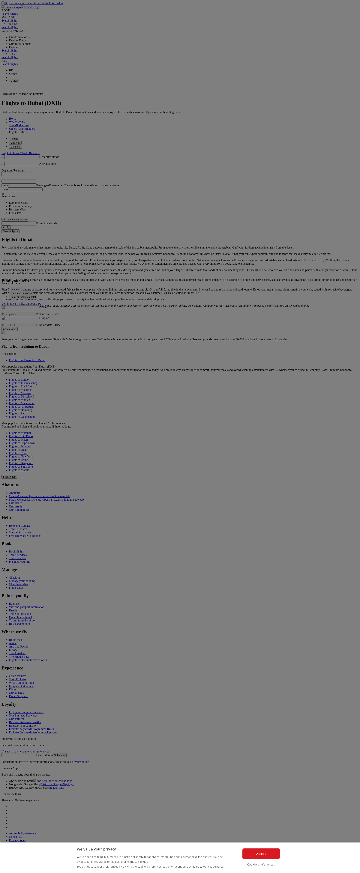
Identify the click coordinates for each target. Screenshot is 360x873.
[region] (180, 857)
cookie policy (215, 866)
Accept (261, 854)
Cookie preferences (261, 864)
